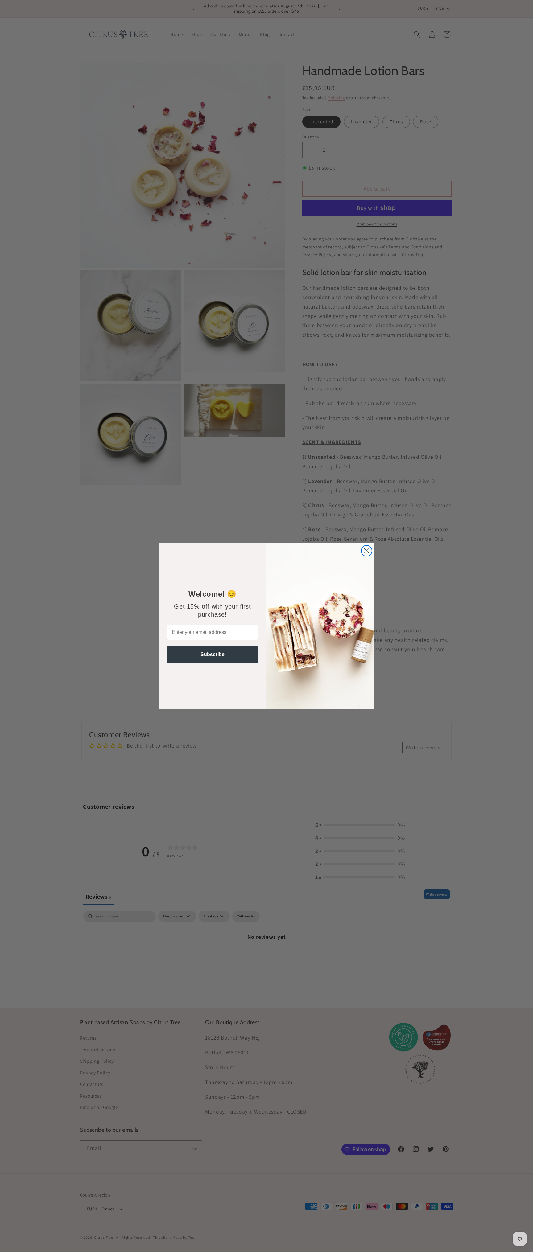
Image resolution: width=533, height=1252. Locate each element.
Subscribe (212, 654)
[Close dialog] (366, 550)
